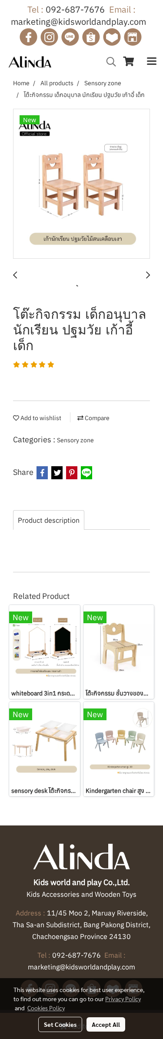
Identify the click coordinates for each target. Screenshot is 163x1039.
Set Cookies (60, 1024)
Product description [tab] (49, 520)
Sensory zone (75, 440)
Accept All (106, 1024)
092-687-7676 (75, 9)
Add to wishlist (40, 418)
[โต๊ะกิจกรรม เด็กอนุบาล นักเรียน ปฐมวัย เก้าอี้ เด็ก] (81, 184)
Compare (96, 418)
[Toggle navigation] (151, 61)
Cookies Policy (46, 1008)
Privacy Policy (123, 998)
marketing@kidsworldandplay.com (78, 21)
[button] (108, 62)
